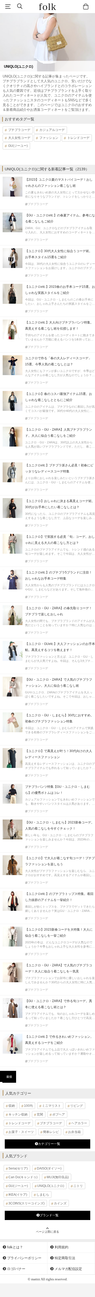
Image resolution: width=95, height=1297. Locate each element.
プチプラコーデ (19, 130)
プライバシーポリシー (23, 1258)
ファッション (48, 138)
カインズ (60, 1203)
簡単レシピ (51, 1132)
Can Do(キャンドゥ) (22, 1177)
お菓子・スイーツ (21, 1132)
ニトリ (78, 1186)
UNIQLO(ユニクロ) (50, 1186)
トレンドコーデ (78, 138)
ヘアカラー (79, 1123)
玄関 (40, 1114)
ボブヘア (58, 1114)
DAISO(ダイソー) (49, 1168)
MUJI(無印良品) (58, 1177)
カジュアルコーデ (52, 130)
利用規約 (61, 1247)
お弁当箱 (74, 1132)
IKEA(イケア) (17, 1194)
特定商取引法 (64, 1258)
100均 (28, 1106)
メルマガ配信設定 (68, 1269)
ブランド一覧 (49, 1215)
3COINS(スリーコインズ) (26, 1203)
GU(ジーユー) (18, 146)
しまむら (42, 1194)
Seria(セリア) (18, 1168)
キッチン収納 (17, 1114)
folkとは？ (14, 1247)
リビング (76, 1106)
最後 (9, 1076)
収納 (11, 1106)
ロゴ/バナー (15, 1269)
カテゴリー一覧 (49, 1144)
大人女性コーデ (19, 138)
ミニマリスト (51, 1106)
